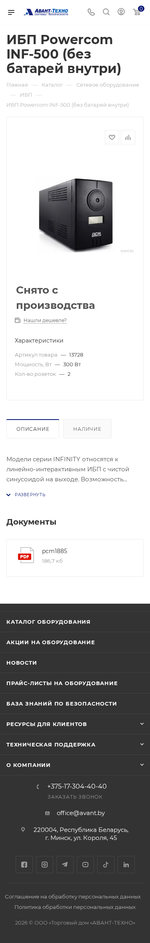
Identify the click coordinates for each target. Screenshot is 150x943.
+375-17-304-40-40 (77, 786)
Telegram (65, 864)
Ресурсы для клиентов (46, 724)
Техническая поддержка (51, 744)
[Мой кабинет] (121, 12)
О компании (28, 765)
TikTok (105, 864)
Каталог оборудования (48, 622)
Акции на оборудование (50, 642)
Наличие (87, 429)
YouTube (85, 864)
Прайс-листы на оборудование (62, 683)
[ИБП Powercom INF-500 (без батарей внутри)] (75, 214)
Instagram (44, 864)
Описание (32, 429)
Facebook (24, 864)
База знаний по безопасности (61, 703)
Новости (21, 662)
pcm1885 (54, 551)
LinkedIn (126, 864)
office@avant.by (81, 813)
